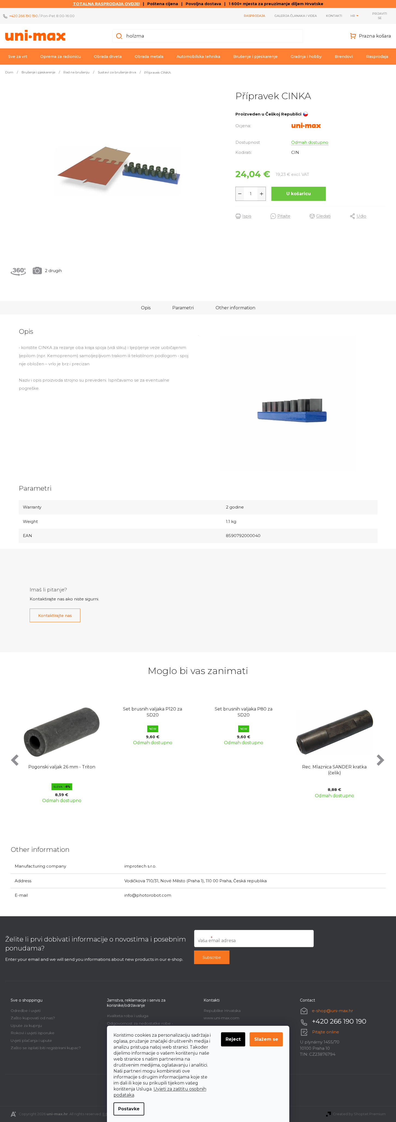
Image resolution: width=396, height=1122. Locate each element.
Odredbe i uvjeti (26, 1010)
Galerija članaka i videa (295, 16)
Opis (146, 307)
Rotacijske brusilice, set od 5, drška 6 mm (336, 769)
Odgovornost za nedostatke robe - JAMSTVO (140, 1025)
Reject (233, 1039)
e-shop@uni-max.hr (332, 1010)
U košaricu (298, 193)
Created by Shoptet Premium (359, 1114)
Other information (235, 307)
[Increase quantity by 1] (261, 194)
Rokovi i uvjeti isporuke (32, 1032)
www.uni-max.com (221, 1017)
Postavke (129, 1108)
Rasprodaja (254, 16)
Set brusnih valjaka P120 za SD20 (63, 712)
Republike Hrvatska (222, 1010)
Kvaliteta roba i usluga (127, 1015)
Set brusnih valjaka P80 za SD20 (154, 712)
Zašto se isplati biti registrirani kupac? (46, 1047)
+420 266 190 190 (23, 16)
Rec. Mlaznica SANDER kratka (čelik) (245, 769)
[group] (63, 752)
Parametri (183, 307)
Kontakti (334, 16)
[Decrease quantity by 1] (240, 194)
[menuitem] (17, 56)
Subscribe (211, 957)
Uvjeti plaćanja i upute (31, 1040)
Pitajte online (325, 1031)
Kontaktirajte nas (55, 615)
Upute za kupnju (26, 1025)
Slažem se (266, 1039)
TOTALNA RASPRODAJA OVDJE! (106, 3)
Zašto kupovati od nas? (33, 1017)
